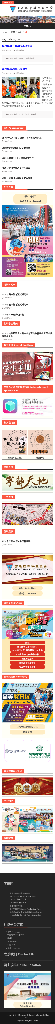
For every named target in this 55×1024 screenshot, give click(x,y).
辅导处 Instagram (13, 948)
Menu (28, 26)
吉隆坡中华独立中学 (15, 935)
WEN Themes (33, 1021)
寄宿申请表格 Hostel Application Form (25, 909)
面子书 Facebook (13, 932)
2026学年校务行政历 (18, 899)
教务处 (21, 58)
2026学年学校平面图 (18, 902)
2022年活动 (12, 58)
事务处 (33, 114)
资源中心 (11, 944)
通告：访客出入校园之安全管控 (17, 178)
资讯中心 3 (19, 50)
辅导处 (10, 938)
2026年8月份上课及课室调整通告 (18, 158)
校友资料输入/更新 (15, 458)
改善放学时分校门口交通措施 (16, 147)
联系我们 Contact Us (19, 954)
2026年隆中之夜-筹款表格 (27, 654)
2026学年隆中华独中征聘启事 (16, 541)
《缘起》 (27, 642)
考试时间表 (29, 58)
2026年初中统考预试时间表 (15, 304)
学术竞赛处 (12, 941)
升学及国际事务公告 (27, 726)
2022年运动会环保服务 (15, 69)
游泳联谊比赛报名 (27, 663)
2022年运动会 (24, 114)
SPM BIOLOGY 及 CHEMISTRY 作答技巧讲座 (22, 137)
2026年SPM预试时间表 (13, 314)
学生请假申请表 (16, 906)
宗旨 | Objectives (27, 588)
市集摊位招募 (27, 658)
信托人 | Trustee (27, 593)
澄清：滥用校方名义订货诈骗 (16, 168)
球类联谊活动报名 (27, 667)
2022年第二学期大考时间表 (17, 46)
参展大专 (27, 732)
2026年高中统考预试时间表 (15, 294)
